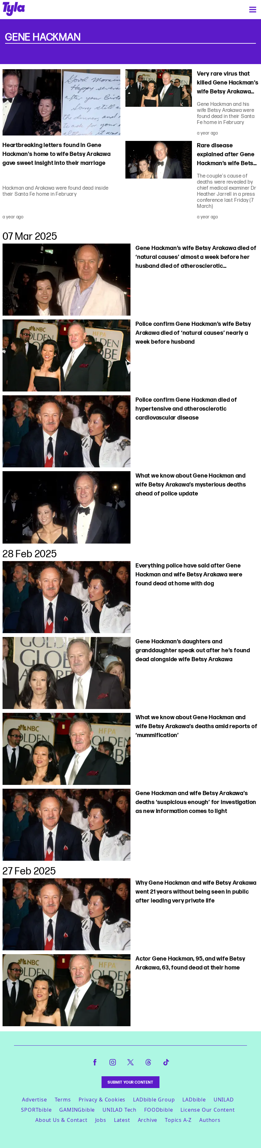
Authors (210, 1119)
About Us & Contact (61, 1119)
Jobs (100, 1119)
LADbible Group (154, 1099)
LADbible (194, 1099)
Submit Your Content (130, 1082)
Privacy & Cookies (102, 1099)
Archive (148, 1119)
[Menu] (252, 9)
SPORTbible (36, 1109)
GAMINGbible (77, 1109)
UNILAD (224, 1099)
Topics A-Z (178, 1119)
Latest (122, 1119)
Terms (63, 1099)
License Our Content (207, 1109)
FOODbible (158, 1109)
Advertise (34, 1099)
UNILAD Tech (119, 1109)
